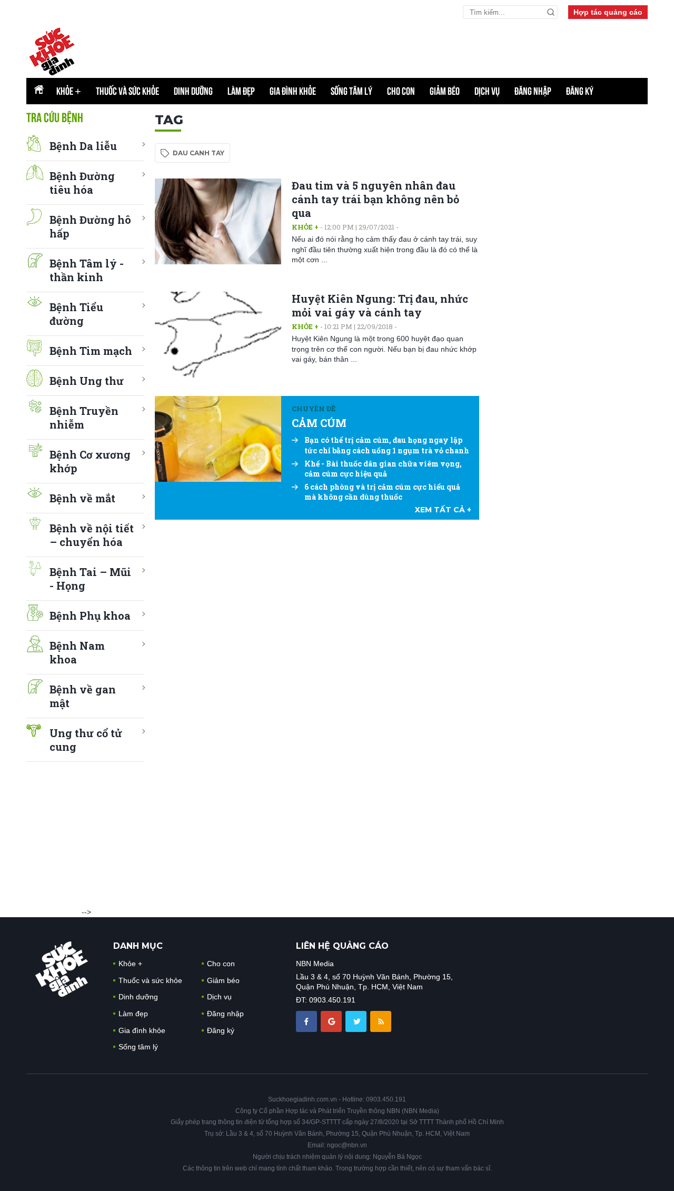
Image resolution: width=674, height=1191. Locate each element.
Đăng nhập (532, 91)
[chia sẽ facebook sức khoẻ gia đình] (307, 1020)
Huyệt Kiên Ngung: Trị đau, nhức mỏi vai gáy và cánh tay (380, 305)
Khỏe (68, 91)
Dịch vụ (487, 91)
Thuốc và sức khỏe (127, 91)
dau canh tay (198, 153)
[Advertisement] (569, 270)
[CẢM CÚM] (218, 439)
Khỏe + (305, 227)
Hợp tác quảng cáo (607, 12)
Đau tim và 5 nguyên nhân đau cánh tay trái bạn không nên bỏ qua (375, 199)
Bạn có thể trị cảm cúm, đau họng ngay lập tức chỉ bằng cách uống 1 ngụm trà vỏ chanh (386, 445)
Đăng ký (579, 91)
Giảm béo (445, 91)
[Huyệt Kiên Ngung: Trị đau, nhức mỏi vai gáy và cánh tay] (218, 335)
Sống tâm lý (351, 91)
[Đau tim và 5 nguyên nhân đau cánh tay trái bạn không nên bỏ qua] (218, 221)
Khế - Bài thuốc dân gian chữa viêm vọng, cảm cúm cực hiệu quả (383, 469)
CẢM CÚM (319, 423)
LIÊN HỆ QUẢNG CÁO (342, 946)
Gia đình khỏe (293, 91)
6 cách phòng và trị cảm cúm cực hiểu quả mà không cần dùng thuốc (382, 492)
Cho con (401, 91)
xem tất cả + (443, 509)
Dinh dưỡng (193, 91)
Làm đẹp (241, 91)
